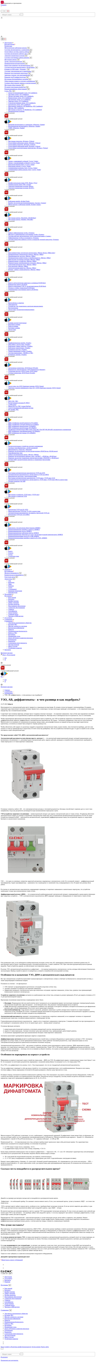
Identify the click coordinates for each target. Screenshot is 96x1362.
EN (5, 658)
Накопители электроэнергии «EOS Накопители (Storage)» (26, 369)
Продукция (8, 1277)
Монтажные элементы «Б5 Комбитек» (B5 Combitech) (25, 106)
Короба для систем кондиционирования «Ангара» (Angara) (27, 203)
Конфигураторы (13, 601)
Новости (11, 629)
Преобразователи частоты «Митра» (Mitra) (21, 256)
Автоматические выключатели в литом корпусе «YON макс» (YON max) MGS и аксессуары (38, 479)
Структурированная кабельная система (20, 408)
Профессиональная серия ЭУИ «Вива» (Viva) (22, 183)
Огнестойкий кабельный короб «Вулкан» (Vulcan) (24, 146)
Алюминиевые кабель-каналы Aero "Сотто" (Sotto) (24, 169)
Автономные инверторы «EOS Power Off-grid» (23, 368)
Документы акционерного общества (20, 623)
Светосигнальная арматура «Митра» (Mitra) (22, 268)
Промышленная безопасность (17, 631)
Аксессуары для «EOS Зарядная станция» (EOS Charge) (26, 386)
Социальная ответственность (17, 643)
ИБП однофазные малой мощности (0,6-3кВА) (23, 423)
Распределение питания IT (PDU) (19, 403)
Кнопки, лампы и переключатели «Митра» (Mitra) (24, 269)
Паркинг (11, 586)
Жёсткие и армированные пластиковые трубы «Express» (26, 234)
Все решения (8, 571)
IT (5, 659)
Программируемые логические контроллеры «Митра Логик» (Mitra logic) (31, 253)
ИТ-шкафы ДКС (13, 409)
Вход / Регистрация (8, 655)
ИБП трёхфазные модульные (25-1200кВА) (22, 433)
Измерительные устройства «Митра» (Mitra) (22, 261)
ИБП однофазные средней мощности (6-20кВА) (23, 424)
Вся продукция (9, 44)
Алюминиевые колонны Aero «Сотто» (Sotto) (22, 168)
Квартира (11, 582)
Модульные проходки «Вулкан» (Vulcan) (21, 141)
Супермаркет (12, 589)
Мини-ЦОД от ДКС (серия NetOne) (19, 406)
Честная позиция (13, 644)
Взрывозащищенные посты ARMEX (20, 531)
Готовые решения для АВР (16, 481)
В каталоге (4, 1357)
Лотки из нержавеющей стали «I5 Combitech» (22, 93)
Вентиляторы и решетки (16, 303)
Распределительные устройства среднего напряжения (25, 446)
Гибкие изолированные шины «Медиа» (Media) (23, 454)
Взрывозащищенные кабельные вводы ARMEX (23, 533)
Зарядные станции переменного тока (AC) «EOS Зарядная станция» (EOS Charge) (34, 388)
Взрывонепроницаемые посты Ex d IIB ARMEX (23, 536)
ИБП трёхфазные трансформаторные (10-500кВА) (24, 431)
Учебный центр (13, 614)
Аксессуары (12, 329)
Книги (10, 551)
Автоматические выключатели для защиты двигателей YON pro (28, 513)
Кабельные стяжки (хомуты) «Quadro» (20, 346)
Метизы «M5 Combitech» (16, 108)
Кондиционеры (13, 308)
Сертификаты (12, 611)
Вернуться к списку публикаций (12, 1260)
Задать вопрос (36, 1347)
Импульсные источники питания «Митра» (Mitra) (24, 259)
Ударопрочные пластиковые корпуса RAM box (23, 289)
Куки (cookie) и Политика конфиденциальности (16, 1347)
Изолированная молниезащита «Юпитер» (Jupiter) (24, 126)
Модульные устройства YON (17, 496)
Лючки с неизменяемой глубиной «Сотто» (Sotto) (24, 163)
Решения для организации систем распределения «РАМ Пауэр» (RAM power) (33, 451)
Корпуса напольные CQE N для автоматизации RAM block (27, 286)
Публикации (12, 639)
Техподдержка (12, 612)
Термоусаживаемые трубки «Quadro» (20, 351)
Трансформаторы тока (15, 453)
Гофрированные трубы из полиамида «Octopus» (23, 238)
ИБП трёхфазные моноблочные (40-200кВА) (22, 428)
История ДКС (12, 624)
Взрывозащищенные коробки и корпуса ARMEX (24, 529)
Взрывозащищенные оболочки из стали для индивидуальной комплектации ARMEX (35, 534)
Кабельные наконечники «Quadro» (19, 348)
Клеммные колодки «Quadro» (17, 349)
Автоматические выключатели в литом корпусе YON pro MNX (28, 474)
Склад (10, 587)
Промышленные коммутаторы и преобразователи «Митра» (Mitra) (29, 258)
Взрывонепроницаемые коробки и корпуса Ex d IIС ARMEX (27, 538)
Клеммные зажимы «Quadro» (17, 354)
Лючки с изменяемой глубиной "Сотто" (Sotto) (23, 161)
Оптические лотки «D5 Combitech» (19, 104)
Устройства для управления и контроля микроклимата (25, 306)
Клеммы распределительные (17, 323)
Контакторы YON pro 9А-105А (18, 509)
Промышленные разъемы (16, 111)
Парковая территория (15, 591)
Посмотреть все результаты (9, 1360)
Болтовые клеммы (14, 328)
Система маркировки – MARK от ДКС (20, 353)
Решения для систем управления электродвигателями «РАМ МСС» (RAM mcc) (33, 458)
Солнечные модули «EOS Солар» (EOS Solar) (22, 371)
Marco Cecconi (12, 646)
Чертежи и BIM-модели (15, 616)
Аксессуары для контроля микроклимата (21, 309)
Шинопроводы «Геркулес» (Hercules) (20, 449)
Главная (7, 690)
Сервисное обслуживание (16, 607)
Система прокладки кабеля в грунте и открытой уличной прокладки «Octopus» (33, 239)
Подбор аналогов (13, 604)
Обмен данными (13, 602)
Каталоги (11, 599)
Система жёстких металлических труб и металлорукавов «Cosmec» (29, 236)
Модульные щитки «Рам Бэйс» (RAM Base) (22, 218)
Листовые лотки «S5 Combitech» (18, 94)
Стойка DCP (12, 404)
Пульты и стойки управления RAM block (21, 288)
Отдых (10, 554)
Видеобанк (11, 634)
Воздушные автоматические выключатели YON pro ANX (26, 473)
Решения (7, 1282)
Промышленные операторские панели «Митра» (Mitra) (25, 254)
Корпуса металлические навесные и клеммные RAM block (27, 283)
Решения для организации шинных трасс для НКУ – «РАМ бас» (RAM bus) (32, 456)
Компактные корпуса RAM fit (17, 284)
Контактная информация (16, 628)
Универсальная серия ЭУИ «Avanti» (19, 184)
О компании (8, 621)
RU (2, 676)
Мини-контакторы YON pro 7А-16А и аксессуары (24, 511)
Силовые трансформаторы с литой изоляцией (23, 448)
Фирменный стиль (14, 636)
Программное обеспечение (17, 606)
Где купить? (8, 1278)
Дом (9, 581)
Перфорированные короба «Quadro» (19, 343)
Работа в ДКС (12, 633)
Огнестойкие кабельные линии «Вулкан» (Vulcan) (24, 143)
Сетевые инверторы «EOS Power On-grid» (21, 373)
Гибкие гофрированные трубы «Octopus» (21, 233)
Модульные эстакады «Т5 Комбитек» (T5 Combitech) (25, 109)
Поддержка (8, 596)
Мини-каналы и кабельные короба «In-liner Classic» (24, 204)
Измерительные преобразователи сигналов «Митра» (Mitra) (27, 263)
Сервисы (11, 609)
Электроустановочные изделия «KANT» (21, 188)
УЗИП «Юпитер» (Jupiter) (16, 128)
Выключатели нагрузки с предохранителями (22, 476)
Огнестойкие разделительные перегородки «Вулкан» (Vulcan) (28, 148)
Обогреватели (12, 304)
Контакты (7, 1280)
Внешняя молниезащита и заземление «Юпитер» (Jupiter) (26, 124)
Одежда (10, 553)
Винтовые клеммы (14, 324)
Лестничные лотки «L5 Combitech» (19, 99)
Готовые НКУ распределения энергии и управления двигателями (29, 459)
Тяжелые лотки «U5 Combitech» (18, 101)
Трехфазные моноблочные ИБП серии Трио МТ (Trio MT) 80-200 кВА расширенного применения (39, 429)
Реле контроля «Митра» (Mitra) (18, 266)
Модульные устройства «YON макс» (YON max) (23, 494)
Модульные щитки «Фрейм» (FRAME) (20, 219)
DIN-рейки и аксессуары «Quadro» (19, 344)
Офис (10, 584)
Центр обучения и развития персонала (20, 638)
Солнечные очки (13, 556)
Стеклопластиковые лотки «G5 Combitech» (22, 103)
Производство (12, 592)
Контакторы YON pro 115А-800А (19, 514)
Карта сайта (45, 1347)
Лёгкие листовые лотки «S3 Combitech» (21, 96)
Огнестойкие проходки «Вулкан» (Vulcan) (21, 144)
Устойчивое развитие (15, 648)
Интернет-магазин (7, 653)
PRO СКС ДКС (13, 401)
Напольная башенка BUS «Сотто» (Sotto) (21, 164)
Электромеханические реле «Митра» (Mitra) (22, 264)
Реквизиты (11, 641)
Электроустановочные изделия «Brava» (20, 186)
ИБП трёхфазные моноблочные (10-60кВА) (22, 426)
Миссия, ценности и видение (17, 626)
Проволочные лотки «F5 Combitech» (20, 98)
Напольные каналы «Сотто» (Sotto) (19, 166)
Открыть (3, 5)
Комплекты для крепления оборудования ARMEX (24, 528)
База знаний (12, 597)
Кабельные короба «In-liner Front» (19, 201)
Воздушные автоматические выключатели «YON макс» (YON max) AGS (31, 478)
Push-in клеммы (13, 326)
